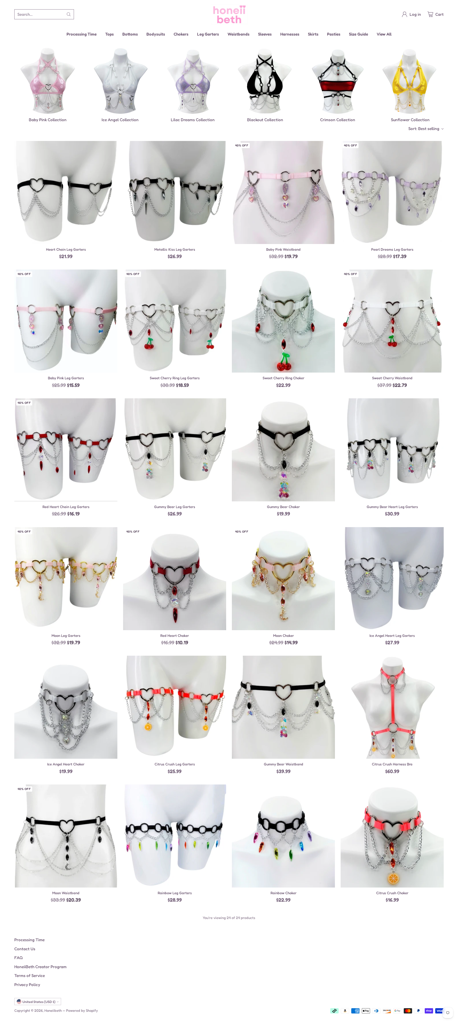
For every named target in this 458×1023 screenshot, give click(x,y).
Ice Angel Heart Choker (65, 764)
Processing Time (29, 939)
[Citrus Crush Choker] (392, 836)
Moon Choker (283, 635)
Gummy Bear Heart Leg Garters (392, 506)
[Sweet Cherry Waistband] (392, 321)
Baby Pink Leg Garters (66, 378)
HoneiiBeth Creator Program (40, 966)
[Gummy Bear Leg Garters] (174, 449)
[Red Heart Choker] (174, 578)
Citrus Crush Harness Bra (392, 764)
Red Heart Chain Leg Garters (65, 506)
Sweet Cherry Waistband (392, 378)
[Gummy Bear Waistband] (283, 707)
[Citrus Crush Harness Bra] (392, 707)
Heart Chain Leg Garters (66, 249)
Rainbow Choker (284, 893)
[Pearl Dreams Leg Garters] (392, 192)
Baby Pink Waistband (283, 249)
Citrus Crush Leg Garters (175, 764)
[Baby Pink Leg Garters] (65, 321)
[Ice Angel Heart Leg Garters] (392, 578)
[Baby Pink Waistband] (283, 192)
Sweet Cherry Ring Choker (283, 378)
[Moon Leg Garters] (65, 578)
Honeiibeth (53, 1010)
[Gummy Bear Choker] (283, 449)
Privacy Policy (27, 984)
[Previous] (14, 85)
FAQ (18, 957)
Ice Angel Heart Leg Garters (392, 635)
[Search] (68, 14)
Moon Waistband (65, 893)
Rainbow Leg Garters (175, 893)
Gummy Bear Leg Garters (174, 506)
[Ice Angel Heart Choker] (65, 707)
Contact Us (24, 948)
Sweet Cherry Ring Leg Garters (175, 378)
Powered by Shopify (82, 1010)
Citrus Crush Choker (392, 893)
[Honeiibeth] (229, 14)
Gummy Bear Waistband (283, 764)
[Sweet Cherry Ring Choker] (283, 321)
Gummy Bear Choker (283, 506)
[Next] (443, 85)
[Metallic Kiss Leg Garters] (174, 192)
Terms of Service (29, 975)
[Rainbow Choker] (283, 836)
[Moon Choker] (283, 578)
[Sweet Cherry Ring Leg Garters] (174, 321)
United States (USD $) (38, 1002)
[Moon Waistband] (65, 836)
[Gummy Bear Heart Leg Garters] (392, 449)
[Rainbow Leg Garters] (174, 836)
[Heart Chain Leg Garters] (65, 192)
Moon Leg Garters (66, 635)
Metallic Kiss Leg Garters (174, 249)
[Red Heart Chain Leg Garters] (65, 449)
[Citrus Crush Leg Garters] (174, 707)
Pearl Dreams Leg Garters (392, 249)
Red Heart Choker (174, 635)
